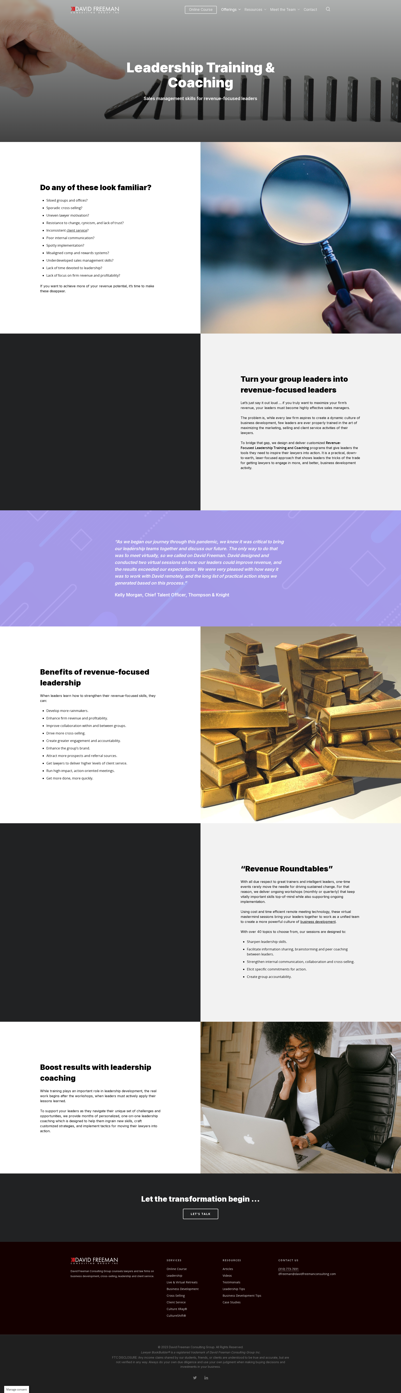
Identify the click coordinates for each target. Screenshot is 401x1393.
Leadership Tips (234, 1289)
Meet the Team (283, 10)
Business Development (183, 1289)
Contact (310, 10)
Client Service (176, 1302)
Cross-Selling (176, 1296)
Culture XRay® (177, 1309)
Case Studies (232, 1302)
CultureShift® (176, 1316)
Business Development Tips (242, 1296)
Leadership (174, 1276)
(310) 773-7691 (288, 1269)
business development (318, 922)
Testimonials (231, 1282)
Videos (227, 1276)
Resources (253, 10)
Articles (228, 1269)
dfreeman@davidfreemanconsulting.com (307, 1274)
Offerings (229, 10)
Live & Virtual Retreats (182, 1282)
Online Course (201, 10)
